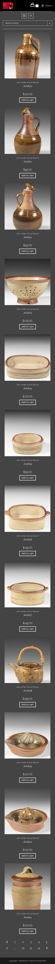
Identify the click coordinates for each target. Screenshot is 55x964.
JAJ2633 (27, 313)
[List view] (30, 15)
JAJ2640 (27, 842)
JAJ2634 (27, 388)
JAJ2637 (27, 615)
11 (31, 948)
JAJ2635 (27, 464)
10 (23, 948)
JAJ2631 (27, 161)
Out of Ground (33, 82)
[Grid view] (24, 15)
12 (39, 948)
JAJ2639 (27, 766)
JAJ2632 (27, 237)
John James (21, 82)
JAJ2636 (27, 539)
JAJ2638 (27, 690)
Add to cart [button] (28, 100)
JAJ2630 (27, 86)
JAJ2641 (27, 917)
